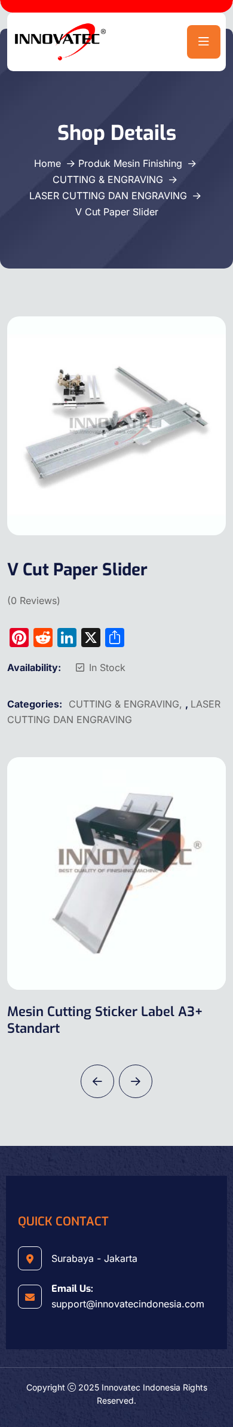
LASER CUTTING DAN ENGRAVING (108, 196)
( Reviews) (33, 600)
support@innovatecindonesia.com (127, 1304)
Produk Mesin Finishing (130, 163)
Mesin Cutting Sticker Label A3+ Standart (105, 1020)
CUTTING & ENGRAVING (108, 179)
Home (47, 163)
